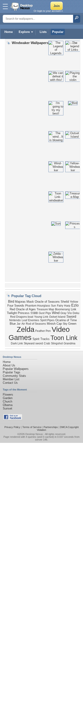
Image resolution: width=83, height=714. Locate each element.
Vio (69, 313)
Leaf (24, 320)
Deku (76, 313)
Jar (19, 323)
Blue (13, 323)
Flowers (8, 394)
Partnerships (51, 427)
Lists (43, 32)
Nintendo (15, 320)
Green (72, 323)
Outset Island (57, 316)
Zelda (25, 329)
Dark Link (17, 343)
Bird (11, 301)
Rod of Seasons (36, 323)
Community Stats (14, 376)
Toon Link (63, 337)
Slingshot (57, 343)
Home (8, 32)
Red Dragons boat (21, 316)
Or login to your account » (48, 11)
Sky (65, 323)
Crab (47, 343)
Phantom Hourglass (37, 305)
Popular (57, 32)
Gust (41, 313)
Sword (71, 316)
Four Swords (15, 305)
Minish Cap (54, 323)
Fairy (60, 305)
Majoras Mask (24, 301)
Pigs (48, 313)
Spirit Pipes (47, 320)
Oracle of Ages (26, 309)
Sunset (7, 408)
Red (12, 309)
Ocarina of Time (66, 320)
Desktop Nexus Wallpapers (22, 6)
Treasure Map (45, 309)
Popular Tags (11, 372)
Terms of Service (32, 427)
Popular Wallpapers (16, 369)
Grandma (69, 343)
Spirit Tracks (41, 339)
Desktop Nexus (34, 434)
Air (23, 323)
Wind (55, 313)
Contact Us (10, 382)
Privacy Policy (12, 427)
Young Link (41, 316)
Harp (67, 305)
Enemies (33, 320)
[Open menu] (5, 6)
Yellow (74, 301)
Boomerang (62, 309)
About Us (9, 365)
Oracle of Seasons (47, 301)
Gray (63, 313)
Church (7, 401)
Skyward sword (33, 343)
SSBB (34, 313)
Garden (7, 398)
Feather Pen (43, 331)
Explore (24, 32)
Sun (53, 305)
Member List (11, 379)
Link (73, 309)
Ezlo (75, 305)
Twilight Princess (18, 313)
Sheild (65, 301)
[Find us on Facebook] (12, 419)
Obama (7, 405)
